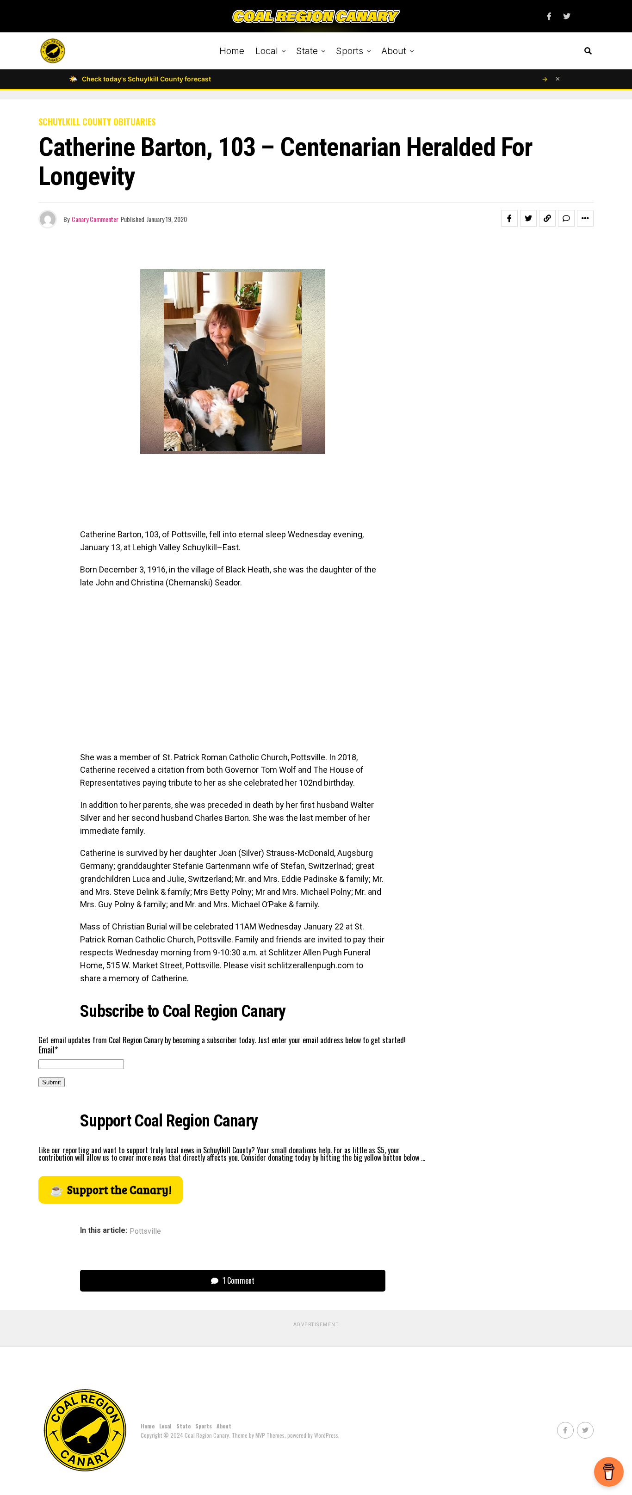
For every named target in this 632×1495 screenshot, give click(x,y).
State (307, 50)
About (393, 50)
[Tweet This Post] (528, 218)
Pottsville (145, 1231)
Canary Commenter (95, 219)
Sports (349, 50)
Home (231, 50)
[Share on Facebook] (509, 218)
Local (266, 50)
